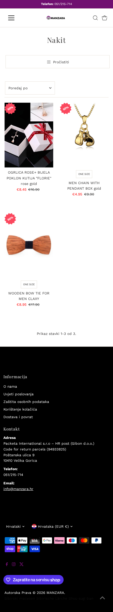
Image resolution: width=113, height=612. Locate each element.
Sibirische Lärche (51, 598)
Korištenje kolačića (20, 409)
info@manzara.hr (18, 489)
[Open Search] (95, 17)
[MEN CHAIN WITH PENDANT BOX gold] (84, 135)
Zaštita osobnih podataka (26, 402)
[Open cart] (104, 18)
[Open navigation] (17, 17)
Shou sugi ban (81, 598)
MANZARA (55, 592)
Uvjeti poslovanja (18, 394)
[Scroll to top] (102, 601)
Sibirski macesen (19, 598)
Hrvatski (13, 526)
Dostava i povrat (18, 417)
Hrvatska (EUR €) (53, 526)
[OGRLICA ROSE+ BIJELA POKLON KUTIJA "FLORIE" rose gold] (28, 135)
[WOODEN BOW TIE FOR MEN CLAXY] (28, 245)
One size (84, 174)
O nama (10, 386)
